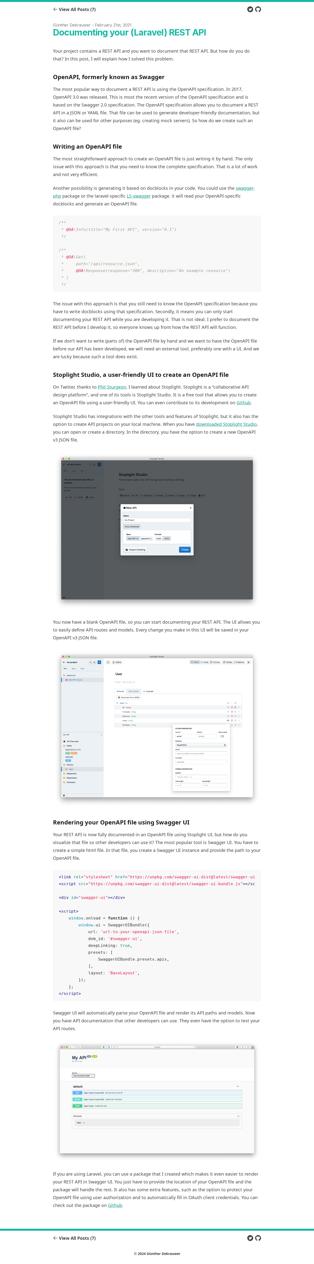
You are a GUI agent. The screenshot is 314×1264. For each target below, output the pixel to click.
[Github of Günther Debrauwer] (258, 9)
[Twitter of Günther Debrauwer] (250, 9)
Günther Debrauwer (163, 1253)
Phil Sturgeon (112, 387)
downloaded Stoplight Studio (226, 424)
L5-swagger (139, 196)
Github (243, 402)
